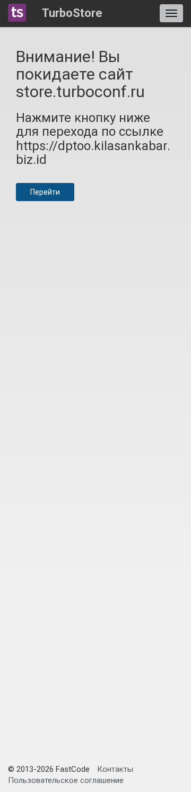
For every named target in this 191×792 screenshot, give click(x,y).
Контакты (115, 769)
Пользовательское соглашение (66, 780)
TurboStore (72, 13)
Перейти (45, 192)
